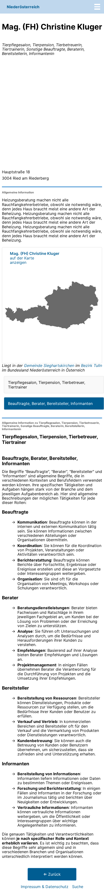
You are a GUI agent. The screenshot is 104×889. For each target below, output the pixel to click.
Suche (77, 886)
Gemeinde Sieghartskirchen (49, 365)
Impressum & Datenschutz (44, 886)
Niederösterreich (23, 6)
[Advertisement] (52, 114)
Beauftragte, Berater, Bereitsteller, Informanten (50, 403)
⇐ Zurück (52, 874)
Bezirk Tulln (91, 365)
